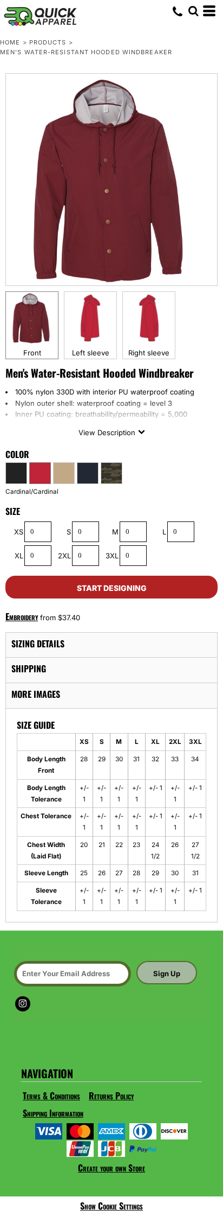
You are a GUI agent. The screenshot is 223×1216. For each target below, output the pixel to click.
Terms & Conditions (51, 1095)
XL (19, 555)
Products (48, 42)
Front (32, 352)
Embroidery (21, 616)
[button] (193, 10)
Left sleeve (90, 352)
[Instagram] (22, 1003)
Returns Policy (111, 1095)
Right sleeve (148, 352)
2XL (64, 555)
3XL (112, 555)
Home (10, 42)
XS (18, 531)
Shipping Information (53, 1112)
